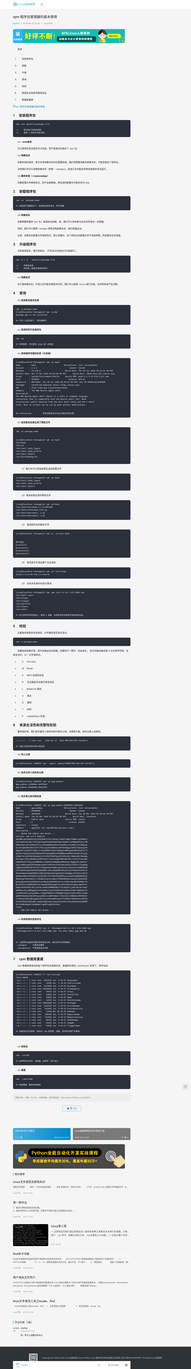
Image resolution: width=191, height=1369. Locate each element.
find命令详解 (21, 1254)
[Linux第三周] (30, 1235)
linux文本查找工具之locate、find (34, 1301)
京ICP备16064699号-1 (132, 1358)
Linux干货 (47, 23)
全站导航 (117, 1358)
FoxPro (16, 23)
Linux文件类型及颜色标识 (29, 1182)
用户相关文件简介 (24, 1277)
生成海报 (114, 1365)
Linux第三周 (59, 1226)
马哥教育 (158, 1358)
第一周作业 (20, 1202)
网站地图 (108, 1358)
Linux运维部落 (71, 1358)
